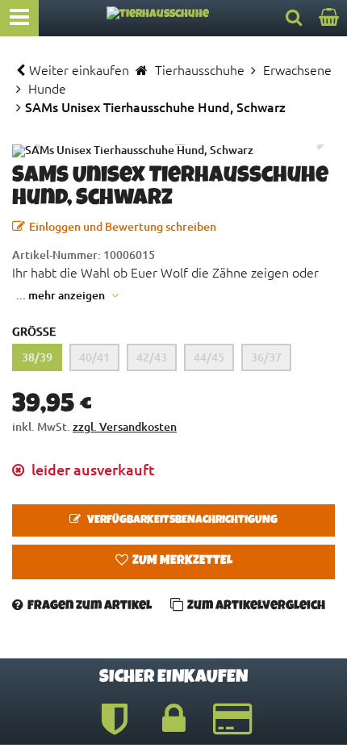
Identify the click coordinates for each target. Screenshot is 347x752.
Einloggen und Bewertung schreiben (122, 226)
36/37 (266, 357)
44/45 (209, 357)
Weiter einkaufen (79, 69)
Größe (34, 331)
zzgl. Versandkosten (125, 426)
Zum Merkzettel (182, 561)
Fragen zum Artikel (89, 606)
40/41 (94, 357)
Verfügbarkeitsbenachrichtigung (181, 520)
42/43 (151, 357)
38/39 (37, 357)
